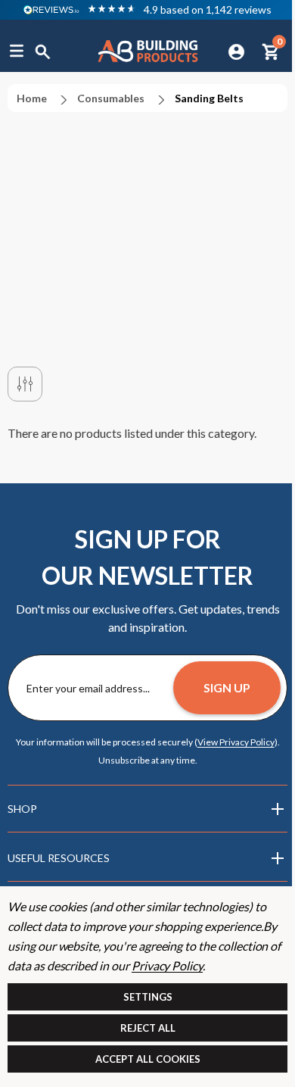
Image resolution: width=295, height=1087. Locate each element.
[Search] (42, 51)
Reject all (147, 1028)
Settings (147, 997)
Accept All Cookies (147, 1059)
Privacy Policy (167, 965)
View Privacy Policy (236, 742)
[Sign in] (236, 51)
